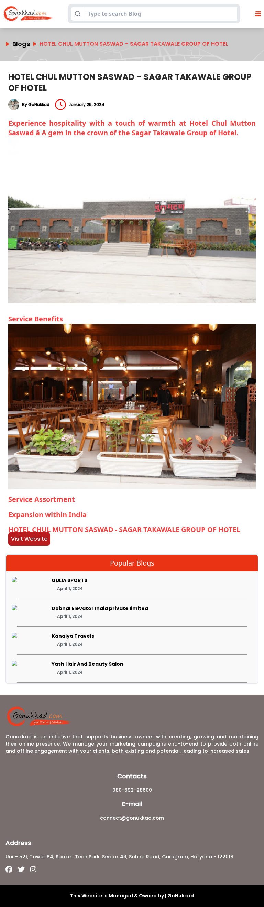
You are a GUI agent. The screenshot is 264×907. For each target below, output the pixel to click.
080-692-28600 (132, 790)
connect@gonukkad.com (132, 817)
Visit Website (29, 539)
